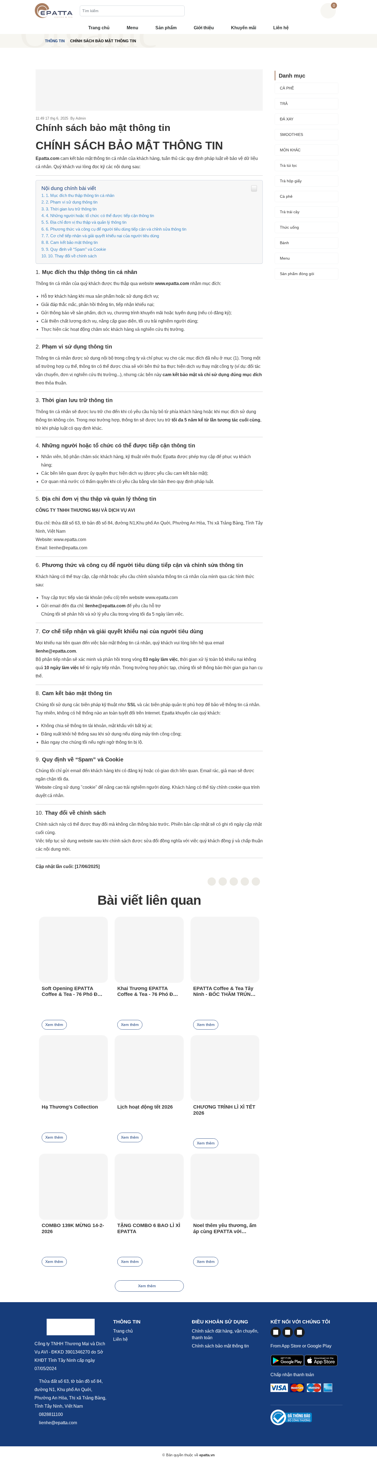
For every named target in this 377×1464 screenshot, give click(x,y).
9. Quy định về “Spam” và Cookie (76, 249)
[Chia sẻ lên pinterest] (234, 881)
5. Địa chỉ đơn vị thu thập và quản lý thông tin (86, 222)
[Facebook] (275, 1332)
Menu (132, 27)
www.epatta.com (70, 539)
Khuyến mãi (243, 27)
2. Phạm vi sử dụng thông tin (71, 202)
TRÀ (284, 103)
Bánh (284, 243)
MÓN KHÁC (290, 150)
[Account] (341, 10)
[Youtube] (287, 1332)
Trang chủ (99, 27)
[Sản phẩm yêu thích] (316, 10)
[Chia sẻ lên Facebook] (212, 881)
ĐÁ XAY (286, 119)
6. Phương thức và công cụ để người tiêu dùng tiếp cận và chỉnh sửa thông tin (116, 229)
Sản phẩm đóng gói (297, 273)
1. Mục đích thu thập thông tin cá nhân (80, 195)
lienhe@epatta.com (68, 547)
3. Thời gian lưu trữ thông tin (71, 209)
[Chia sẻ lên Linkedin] (245, 881)
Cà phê (286, 196)
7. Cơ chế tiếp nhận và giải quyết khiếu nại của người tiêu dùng (102, 235)
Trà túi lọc (288, 165)
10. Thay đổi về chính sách (72, 256)
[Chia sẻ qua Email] (256, 881)
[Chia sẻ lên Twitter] (223, 881)
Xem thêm (54, 1024)
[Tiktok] (299, 1332)
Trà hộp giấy (291, 181)
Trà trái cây (289, 212)
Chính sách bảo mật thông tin (220, 1346)
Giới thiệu (204, 27)
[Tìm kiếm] (179, 11)
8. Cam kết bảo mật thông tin (72, 242)
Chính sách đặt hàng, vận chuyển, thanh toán (225, 1334)
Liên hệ (281, 27)
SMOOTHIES (291, 134)
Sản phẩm (166, 27)
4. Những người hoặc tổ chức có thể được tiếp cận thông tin (100, 215)
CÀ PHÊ (287, 88)
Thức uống (289, 227)
